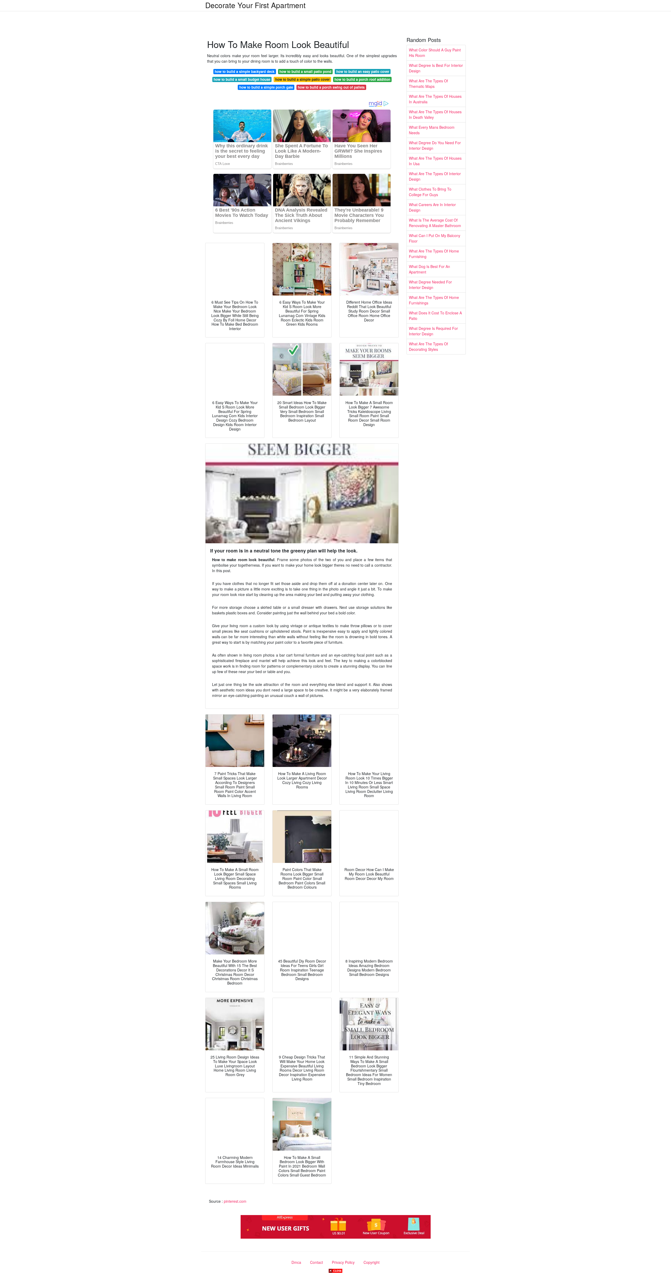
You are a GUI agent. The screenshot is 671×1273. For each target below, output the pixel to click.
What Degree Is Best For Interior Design (436, 68)
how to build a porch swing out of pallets (331, 87)
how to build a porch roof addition (362, 79)
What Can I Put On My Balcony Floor (434, 238)
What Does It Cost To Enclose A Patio (435, 315)
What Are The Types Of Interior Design (435, 176)
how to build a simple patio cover (302, 79)
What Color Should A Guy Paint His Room (435, 52)
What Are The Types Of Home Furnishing (434, 253)
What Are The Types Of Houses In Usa (435, 160)
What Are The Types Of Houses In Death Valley (435, 114)
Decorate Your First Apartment (255, 5)
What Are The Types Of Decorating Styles (428, 346)
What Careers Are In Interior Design (432, 207)
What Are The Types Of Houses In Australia (435, 99)
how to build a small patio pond (305, 71)
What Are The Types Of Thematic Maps (428, 83)
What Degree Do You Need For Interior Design (435, 145)
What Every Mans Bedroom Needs (431, 130)
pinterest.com (235, 1201)
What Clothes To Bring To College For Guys (430, 191)
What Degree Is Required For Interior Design (433, 331)
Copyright (372, 1262)
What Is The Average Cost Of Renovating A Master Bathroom (435, 222)
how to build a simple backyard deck (244, 71)
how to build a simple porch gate (266, 87)
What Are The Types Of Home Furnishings (434, 300)
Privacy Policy (343, 1262)
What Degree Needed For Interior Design (430, 284)
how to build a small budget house (242, 79)
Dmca (296, 1262)
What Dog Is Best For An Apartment (429, 269)
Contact (316, 1262)
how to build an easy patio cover (362, 71)
